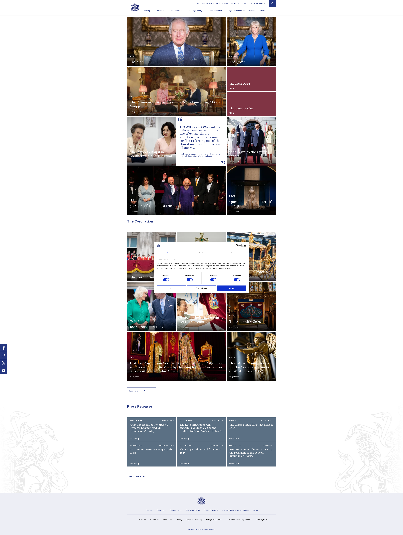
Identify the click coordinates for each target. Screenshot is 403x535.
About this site (141, 520)
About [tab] (233, 253)
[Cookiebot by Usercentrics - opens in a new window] (237, 245)
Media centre (135, 477)
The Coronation (176, 11)
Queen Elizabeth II (215, 11)
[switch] (190, 279)
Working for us (261, 520)
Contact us (154, 520)
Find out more (135, 391)
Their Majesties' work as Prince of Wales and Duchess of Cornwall (221, 3)
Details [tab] (201, 253)
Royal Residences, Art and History (241, 11)
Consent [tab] (170, 253)
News (262, 11)
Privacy (179, 520)
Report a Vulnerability (194, 520)
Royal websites (257, 3)
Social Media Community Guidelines (239, 520)
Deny (171, 288)
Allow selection (201, 288)
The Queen (160, 11)
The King (146, 11)
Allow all (232, 288)
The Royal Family (195, 11)
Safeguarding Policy (213, 520)
